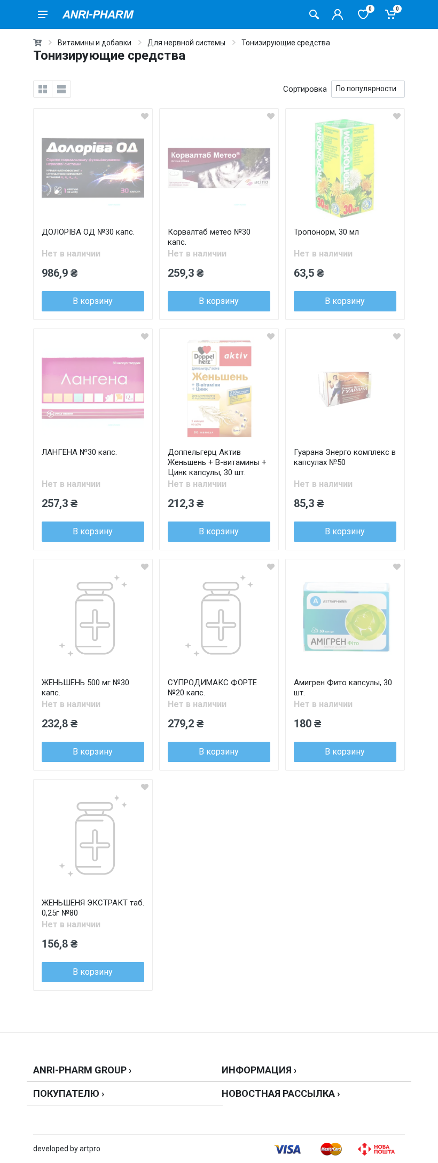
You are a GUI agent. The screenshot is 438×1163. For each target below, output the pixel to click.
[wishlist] (145, 116)
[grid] (42, 89)
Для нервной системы (186, 42)
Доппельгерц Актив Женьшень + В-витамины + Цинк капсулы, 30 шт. (217, 462)
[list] (61, 89)
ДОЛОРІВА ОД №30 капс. (88, 232)
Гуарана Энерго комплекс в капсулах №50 (345, 457)
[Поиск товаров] (314, 14)
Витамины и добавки (94, 42)
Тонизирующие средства (285, 42)
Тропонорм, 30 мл (326, 232)
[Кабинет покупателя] (337, 14)
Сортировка (305, 89)
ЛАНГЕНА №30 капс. (79, 452)
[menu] (42, 14)
